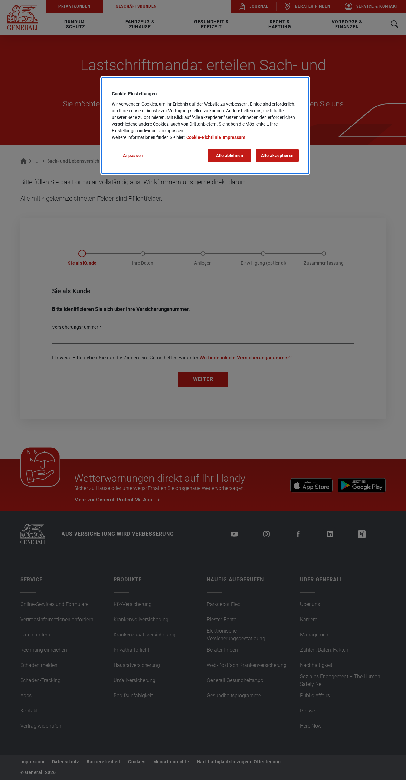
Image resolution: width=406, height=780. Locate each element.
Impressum (234, 137)
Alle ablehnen (229, 155)
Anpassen (133, 155)
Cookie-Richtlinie (203, 137)
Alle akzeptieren (277, 155)
